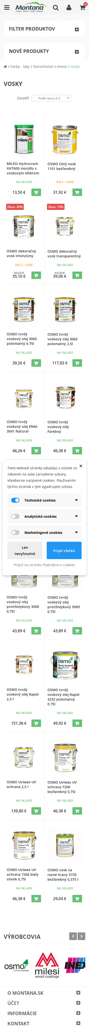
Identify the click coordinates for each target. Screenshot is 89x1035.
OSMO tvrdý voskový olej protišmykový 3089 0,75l (63, 604)
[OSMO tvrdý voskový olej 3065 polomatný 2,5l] (64, 309)
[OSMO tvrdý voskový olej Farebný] (64, 397)
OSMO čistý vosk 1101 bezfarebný (61, 166)
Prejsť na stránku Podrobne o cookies (44, 564)
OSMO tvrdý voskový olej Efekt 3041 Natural (22, 426)
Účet (13, 1003)
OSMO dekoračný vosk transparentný (64, 253)
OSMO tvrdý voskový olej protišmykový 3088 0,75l (23, 604)
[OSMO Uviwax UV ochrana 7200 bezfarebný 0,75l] (64, 757)
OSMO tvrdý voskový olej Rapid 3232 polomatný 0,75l (63, 696)
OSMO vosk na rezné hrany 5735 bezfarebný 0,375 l (62, 875)
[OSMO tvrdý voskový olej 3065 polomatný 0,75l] (24, 309)
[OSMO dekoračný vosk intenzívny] (24, 226)
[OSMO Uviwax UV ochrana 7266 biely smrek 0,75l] (24, 845)
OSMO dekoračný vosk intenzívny (21, 253)
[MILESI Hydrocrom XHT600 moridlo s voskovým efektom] (24, 139)
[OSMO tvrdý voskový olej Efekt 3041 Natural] (24, 397)
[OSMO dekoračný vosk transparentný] (64, 226)
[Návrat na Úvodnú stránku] (5, 66)
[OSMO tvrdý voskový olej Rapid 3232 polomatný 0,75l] (64, 665)
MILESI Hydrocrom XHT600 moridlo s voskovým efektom (23, 168)
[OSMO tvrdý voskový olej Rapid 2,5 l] (24, 665)
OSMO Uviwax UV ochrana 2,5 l (21, 784)
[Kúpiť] (36, 192)
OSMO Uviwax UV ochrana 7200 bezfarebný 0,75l (62, 787)
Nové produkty (29, 51)
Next (81, 936)
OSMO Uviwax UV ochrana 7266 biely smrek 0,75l (23, 874)
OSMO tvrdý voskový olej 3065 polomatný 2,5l (62, 339)
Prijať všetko (64, 550)
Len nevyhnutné (25, 550)
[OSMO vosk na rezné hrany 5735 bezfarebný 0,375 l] (64, 845)
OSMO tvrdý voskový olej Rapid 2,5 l (23, 694)
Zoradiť (23, 98)
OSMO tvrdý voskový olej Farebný (58, 427)
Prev (73, 936)
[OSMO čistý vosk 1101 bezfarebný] (64, 139)
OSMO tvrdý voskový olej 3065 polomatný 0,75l (22, 339)
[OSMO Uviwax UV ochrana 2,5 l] (24, 757)
